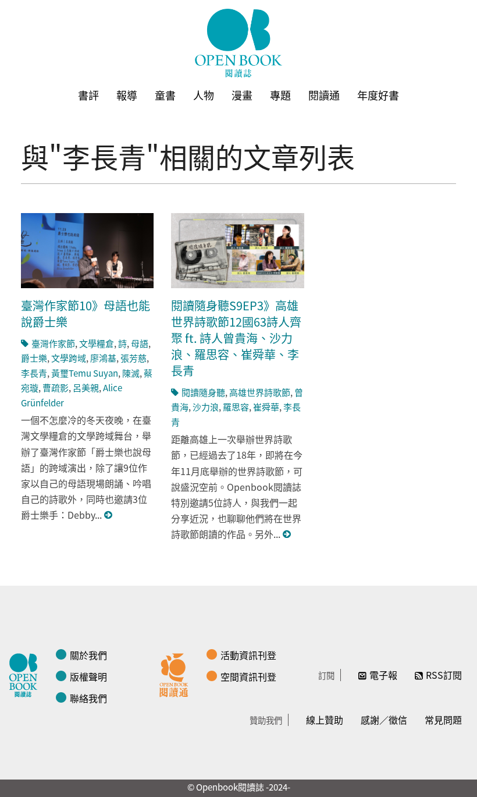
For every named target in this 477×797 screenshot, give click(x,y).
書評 (88, 94)
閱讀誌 (26, 673)
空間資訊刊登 (248, 676)
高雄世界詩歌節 (259, 392)
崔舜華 (266, 407)
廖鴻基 (103, 358)
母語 (139, 343)
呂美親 (86, 387)
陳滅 (131, 373)
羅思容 (236, 407)
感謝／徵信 (384, 720)
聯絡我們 (88, 698)
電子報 (383, 675)
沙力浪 (206, 407)
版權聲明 (88, 676)
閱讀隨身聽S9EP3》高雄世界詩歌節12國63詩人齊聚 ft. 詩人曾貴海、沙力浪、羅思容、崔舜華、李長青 (236, 338)
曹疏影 (55, 387)
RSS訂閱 (444, 675)
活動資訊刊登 (248, 655)
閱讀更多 (108, 515)
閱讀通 (324, 94)
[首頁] (238, 43)
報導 (126, 94)
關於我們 (88, 655)
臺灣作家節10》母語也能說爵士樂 (85, 313)
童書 (165, 94)
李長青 (34, 373)
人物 (203, 94)
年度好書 (378, 94)
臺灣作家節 (53, 343)
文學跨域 (68, 358)
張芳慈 (133, 358)
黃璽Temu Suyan (84, 373)
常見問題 (443, 720)
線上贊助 (324, 720)
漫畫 (242, 94)
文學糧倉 (96, 343)
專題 (280, 94)
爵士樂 (34, 358)
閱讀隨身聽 (203, 392)
